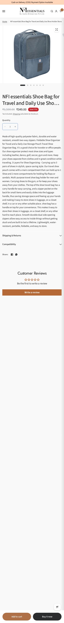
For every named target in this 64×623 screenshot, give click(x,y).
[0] (60, 11)
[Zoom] (56, 29)
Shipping (16, 114)
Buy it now (47, 616)
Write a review (32, 292)
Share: (5, 255)
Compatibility (9, 244)
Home (4, 21)
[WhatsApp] (16, 254)
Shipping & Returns (11, 235)
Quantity (6, 120)
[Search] (52, 11)
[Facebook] (12, 254)
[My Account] (56, 11)
